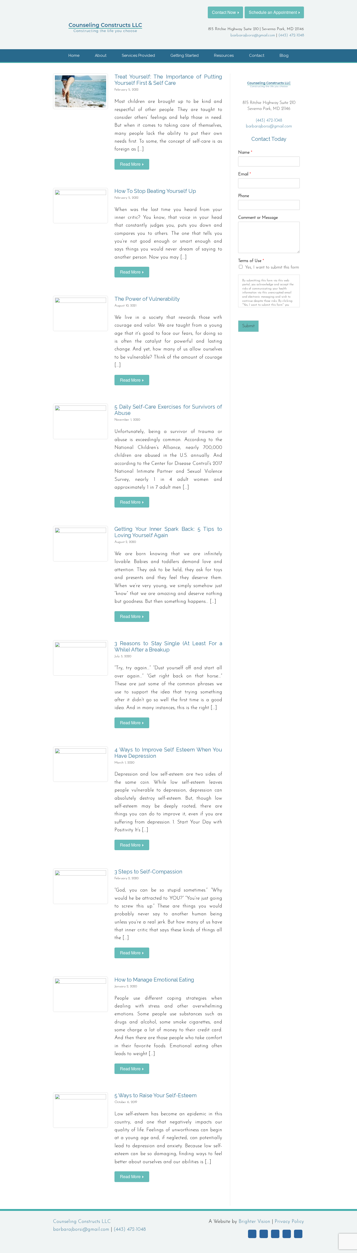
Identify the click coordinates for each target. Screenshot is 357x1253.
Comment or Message (258, 218)
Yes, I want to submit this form (272, 267)
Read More (130, 164)
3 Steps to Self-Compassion (148, 871)
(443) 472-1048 (291, 35)
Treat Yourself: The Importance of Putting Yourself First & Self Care (168, 80)
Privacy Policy (289, 1221)
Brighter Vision (254, 1221)
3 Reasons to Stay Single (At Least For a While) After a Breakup (168, 646)
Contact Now (224, 12)
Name (245, 153)
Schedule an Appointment (273, 12)
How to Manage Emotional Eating (154, 980)
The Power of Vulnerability (147, 299)
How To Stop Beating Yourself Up (155, 191)
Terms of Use (251, 261)
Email (244, 174)
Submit (248, 326)
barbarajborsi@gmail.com (253, 35)
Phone (243, 196)
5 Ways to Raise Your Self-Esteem (155, 1095)
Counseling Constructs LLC (82, 1221)
